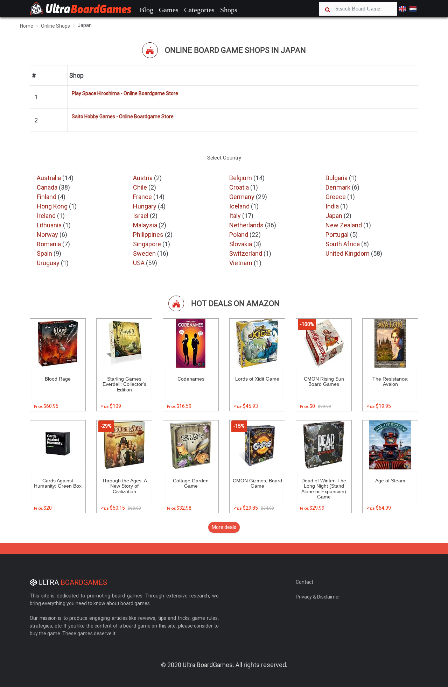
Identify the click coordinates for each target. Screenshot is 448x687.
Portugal (338, 234)
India (333, 206)
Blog (146, 10)
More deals (224, 527)
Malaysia (146, 225)
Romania (49, 244)
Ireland (47, 215)
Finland (47, 196)
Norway (48, 234)
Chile (140, 187)
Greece (336, 196)
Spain (45, 253)
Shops (228, 10)
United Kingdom (348, 253)
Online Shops (55, 26)
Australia (49, 178)
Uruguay (49, 263)
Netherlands (247, 225)
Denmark (339, 187)
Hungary (145, 206)
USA (139, 263)
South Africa (343, 244)
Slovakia (241, 244)
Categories (199, 10)
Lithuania (50, 225)
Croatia (239, 187)
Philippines (149, 234)
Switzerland (246, 253)
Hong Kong (53, 206)
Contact (304, 582)
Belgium (241, 178)
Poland (239, 234)
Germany (242, 196)
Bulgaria (337, 178)
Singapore (147, 244)
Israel (141, 215)
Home (26, 26)
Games (168, 10)
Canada (48, 187)
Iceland (240, 206)
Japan (335, 215)
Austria (143, 178)
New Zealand (344, 225)
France (143, 196)
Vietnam (241, 263)
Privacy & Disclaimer (318, 597)
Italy (235, 215)
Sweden (145, 253)
